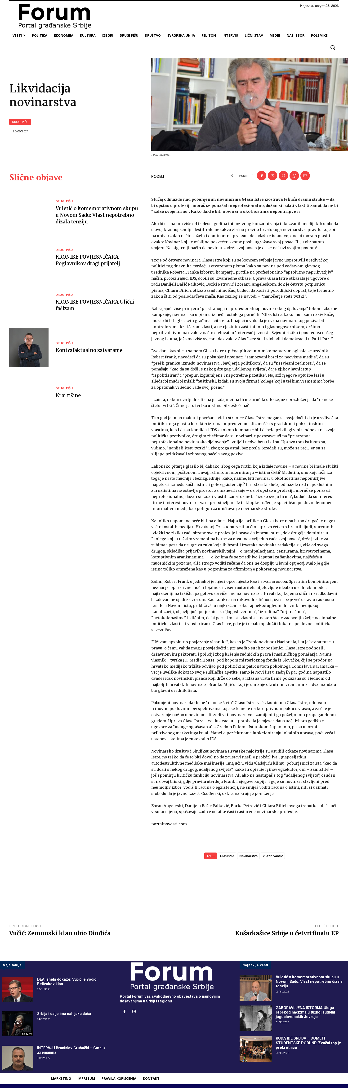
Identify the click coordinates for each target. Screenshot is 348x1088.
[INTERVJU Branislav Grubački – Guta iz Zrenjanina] (17, 1058)
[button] (332, 47)
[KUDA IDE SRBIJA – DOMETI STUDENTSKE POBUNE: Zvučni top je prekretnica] (256, 1049)
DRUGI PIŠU (20, 122)
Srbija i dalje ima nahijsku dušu (64, 1013)
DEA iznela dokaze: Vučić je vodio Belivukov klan (67, 981)
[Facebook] (261, 175)
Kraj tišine (68, 395)
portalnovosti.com (169, 824)
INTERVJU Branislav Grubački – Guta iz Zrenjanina (71, 1050)
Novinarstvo (248, 856)
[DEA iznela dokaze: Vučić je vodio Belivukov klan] (17, 989)
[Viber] (283, 175)
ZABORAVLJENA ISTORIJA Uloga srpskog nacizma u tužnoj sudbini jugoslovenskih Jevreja (305, 1012)
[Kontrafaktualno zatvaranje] (29, 347)
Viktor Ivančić (273, 856)
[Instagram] (134, 1012)
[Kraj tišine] (29, 392)
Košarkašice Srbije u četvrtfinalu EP (287, 933)
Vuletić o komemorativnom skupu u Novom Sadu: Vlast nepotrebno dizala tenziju (97, 215)
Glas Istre (227, 856)
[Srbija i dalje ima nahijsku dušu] (17, 1023)
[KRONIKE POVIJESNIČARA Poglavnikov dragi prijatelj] (29, 257)
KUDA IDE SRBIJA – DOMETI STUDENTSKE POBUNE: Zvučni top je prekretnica (308, 1042)
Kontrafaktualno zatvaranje (89, 350)
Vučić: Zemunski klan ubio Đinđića (60, 933)
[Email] (305, 175)
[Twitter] (272, 175)
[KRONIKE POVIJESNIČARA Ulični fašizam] (29, 302)
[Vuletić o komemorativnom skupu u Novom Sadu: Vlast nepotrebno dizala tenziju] (29, 212)
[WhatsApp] (294, 175)
